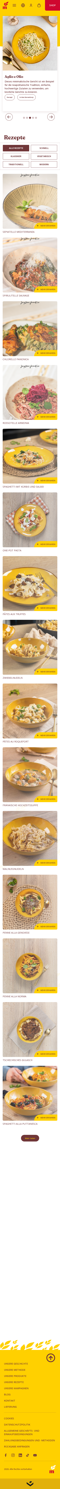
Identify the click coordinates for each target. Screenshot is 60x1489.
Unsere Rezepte (14, 1382)
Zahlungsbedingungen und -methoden (29, 1440)
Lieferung (10, 1406)
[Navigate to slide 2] (27, 118)
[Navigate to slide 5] (36, 118)
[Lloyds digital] (30, 1483)
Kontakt (9, 1400)
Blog (7, 1394)
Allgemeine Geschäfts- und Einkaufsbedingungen (21, 1432)
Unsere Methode (14, 1369)
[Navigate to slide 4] (33, 118)
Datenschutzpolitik (17, 1424)
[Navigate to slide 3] (30, 118)
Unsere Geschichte (16, 1363)
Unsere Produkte (15, 1376)
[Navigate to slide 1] (24, 118)
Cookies (9, 1418)
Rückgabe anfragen (17, 1446)
